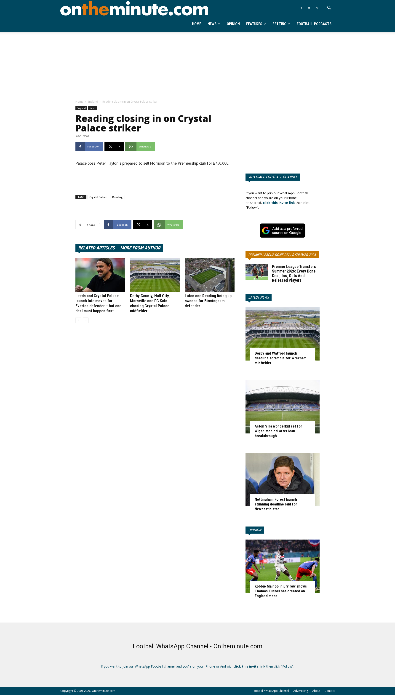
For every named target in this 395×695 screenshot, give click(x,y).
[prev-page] (78, 320)
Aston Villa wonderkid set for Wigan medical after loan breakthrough (278, 431)
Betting (279, 24)
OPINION (254, 530)
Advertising (300, 691)
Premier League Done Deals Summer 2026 (282, 255)
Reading (117, 197)
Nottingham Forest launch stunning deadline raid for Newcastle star (276, 504)
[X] (309, 8)
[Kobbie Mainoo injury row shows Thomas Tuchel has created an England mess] (283, 566)
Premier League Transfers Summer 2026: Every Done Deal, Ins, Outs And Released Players (294, 273)
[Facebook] (301, 8)
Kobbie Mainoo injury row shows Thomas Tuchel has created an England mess (281, 591)
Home (196, 24)
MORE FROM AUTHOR (140, 248)
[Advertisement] (197, 66)
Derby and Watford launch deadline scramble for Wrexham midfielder (281, 358)
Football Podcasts (314, 24)
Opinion (233, 24)
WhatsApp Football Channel (272, 177)
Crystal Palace (98, 197)
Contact (330, 691)
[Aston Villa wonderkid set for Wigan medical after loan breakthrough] (283, 406)
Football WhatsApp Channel (271, 691)
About (316, 691)
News (212, 24)
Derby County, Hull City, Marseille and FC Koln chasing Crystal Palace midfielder (150, 303)
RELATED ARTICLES (96, 248)
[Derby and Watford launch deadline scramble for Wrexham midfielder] (283, 334)
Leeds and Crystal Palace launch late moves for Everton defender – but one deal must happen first (98, 303)
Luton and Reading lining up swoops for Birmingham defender (208, 300)
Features (254, 24)
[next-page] (85, 320)
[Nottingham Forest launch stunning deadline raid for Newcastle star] (283, 479)
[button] (329, 8)
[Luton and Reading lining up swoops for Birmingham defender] (210, 275)
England (93, 102)
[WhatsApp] (316, 8)
